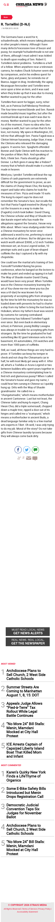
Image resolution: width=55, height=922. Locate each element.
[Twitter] (26, 449)
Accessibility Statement (27, 911)
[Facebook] (18, 449)
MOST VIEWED (8, 663)
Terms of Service (29, 908)
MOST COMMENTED (11, 765)
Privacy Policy (44, 908)
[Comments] (35, 449)
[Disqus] (27, 503)
